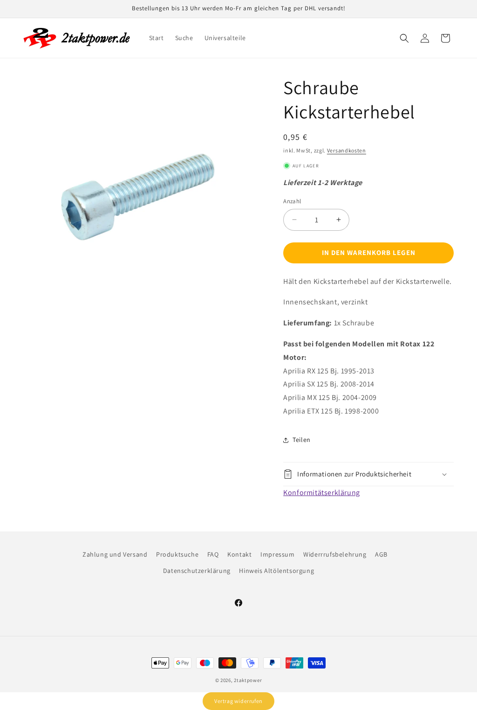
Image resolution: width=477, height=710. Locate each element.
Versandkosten (346, 150)
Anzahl (292, 201)
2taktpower (248, 680)
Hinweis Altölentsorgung (276, 570)
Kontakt (239, 554)
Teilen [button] (302, 439)
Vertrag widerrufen (238, 700)
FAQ (213, 554)
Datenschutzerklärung (197, 570)
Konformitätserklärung (321, 492)
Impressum (277, 554)
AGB (381, 554)
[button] (404, 38)
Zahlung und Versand (114, 554)
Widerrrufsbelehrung (334, 554)
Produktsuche (177, 554)
